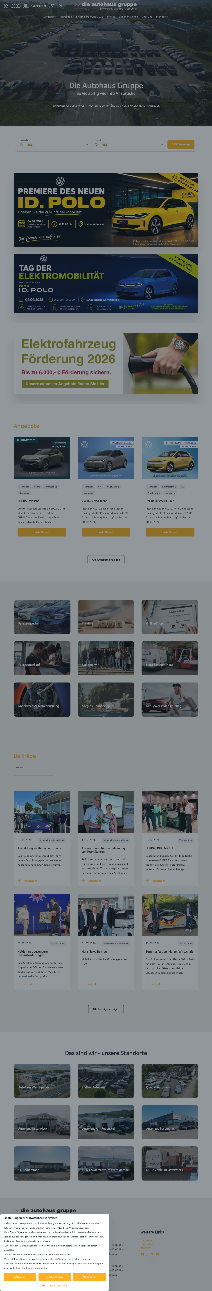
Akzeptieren (90, 1276)
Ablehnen (19, 1276)
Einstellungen (54, 1276)
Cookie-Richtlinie (58, 1285)
